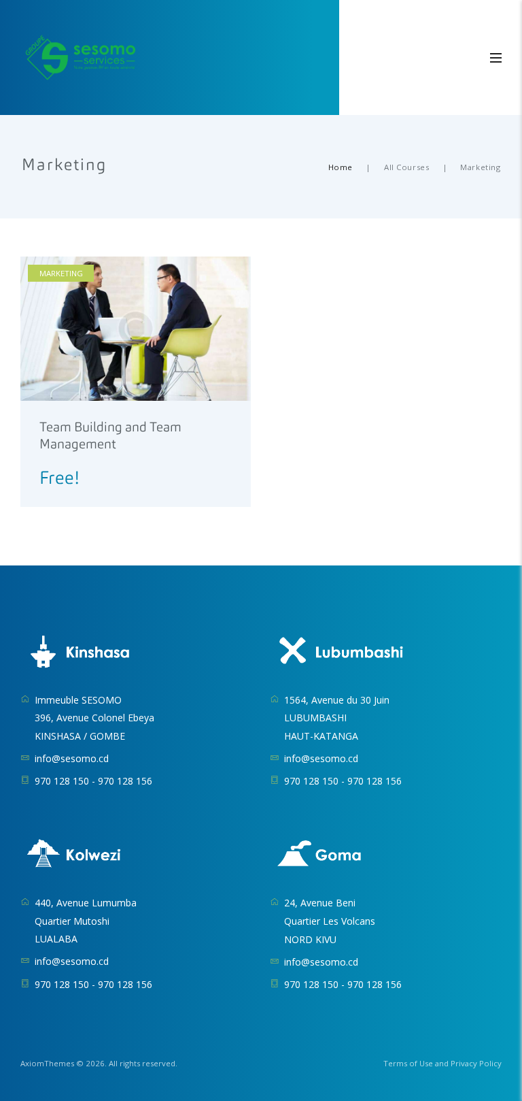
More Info (62, 431)
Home (340, 167)
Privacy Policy (476, 1063)
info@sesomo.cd (72, 758)
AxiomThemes (47, 1063)
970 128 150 (62, 780)
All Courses (406, 167)
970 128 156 (125, 780)
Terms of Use (408, 1063)
